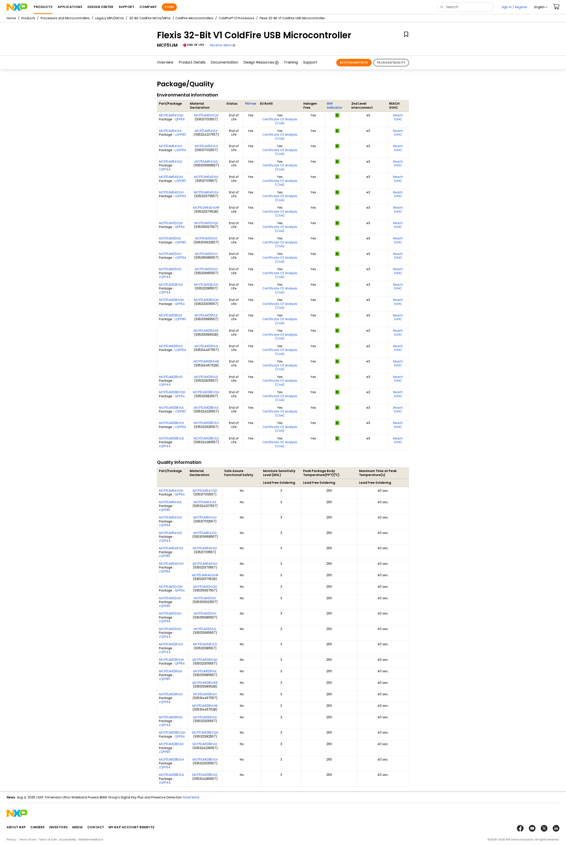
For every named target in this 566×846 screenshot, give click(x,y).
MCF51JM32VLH (170, 254)
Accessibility (67, 839)
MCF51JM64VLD (170, 161)
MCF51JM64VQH (171, 115)
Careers (37, 827)
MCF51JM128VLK (170, 315)
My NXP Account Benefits (132, 827)
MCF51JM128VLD (171, 377)
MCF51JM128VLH (170, 346)
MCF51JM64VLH (170, 146)
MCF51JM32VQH (171, 223)
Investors (58, 827)
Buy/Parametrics (354, 62)
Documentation (224, 62)
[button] (541, 7)
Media (77, 827)
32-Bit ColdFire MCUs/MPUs (150, 18)
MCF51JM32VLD (170, 269)
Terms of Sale (47, 839)
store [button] (169, 7)
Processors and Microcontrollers (65, 18)
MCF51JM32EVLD (171, 284)
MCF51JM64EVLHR (206, 207)
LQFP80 (180, 134)
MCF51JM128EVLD (171, 438)
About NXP (16, 827)
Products (28, 18)
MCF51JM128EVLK (171, 407)
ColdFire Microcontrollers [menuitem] (194, 18)
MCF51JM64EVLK (171, 177)
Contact (95, 827)
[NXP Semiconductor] (17, 7)
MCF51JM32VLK (170, 238)
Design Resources (258, 62)
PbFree (250, 103)
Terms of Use (27, 839)
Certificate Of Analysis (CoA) (279, 121)
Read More (191, 797)
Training (291, 62)
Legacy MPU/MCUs (109, 18)
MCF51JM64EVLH (171, 192)
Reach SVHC (398, 117)
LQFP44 (165, 169)
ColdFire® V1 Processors (236, 18)
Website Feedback (90, 839)
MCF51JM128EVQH (172, 392)
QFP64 (180, 119)
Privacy (11, 839)
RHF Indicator (334, 105)
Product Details (192, 62)
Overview (165, 62)
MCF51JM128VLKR (206, 330)
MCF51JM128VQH (171, 300)
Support (310, 62)
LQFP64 (180, 150)
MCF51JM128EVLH (171, 423)
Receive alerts (221, 45)
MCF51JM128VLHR (206, 361)
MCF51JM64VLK (170, 131)
